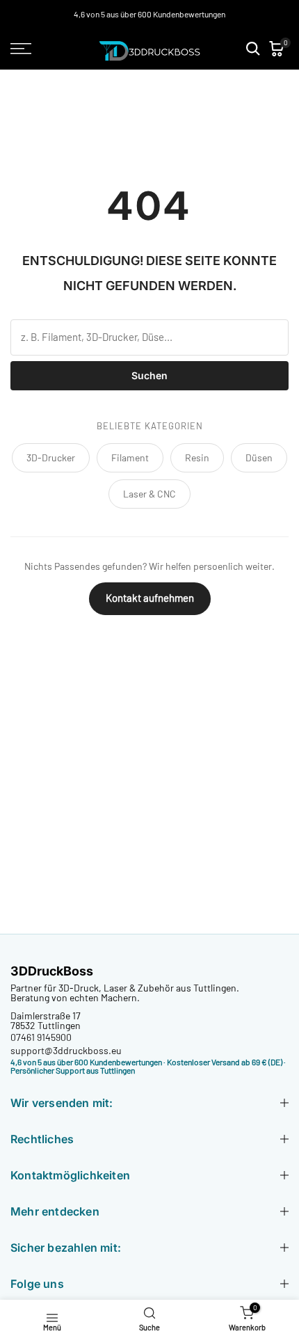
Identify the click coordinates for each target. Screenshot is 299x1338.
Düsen (259, 457)
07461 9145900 (41, 1037)
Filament (130, 457)
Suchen (149, 375)
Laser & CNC (149, 494)
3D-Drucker (50, 457)
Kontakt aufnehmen (150, 597)
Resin (197, 457)
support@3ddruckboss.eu (66, 1050)
